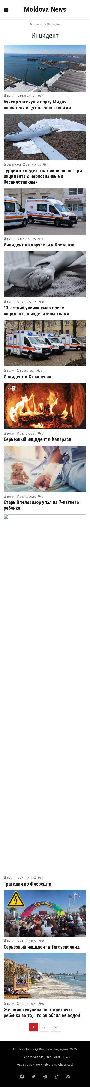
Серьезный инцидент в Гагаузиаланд (42, 947)
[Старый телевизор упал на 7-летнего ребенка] (45, 469)
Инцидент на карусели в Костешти (39, 245)
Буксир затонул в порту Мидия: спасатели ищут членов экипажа (37, 104)
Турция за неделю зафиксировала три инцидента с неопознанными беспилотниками (43, 176)
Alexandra (14, 164)
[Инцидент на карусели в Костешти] (45, 211)
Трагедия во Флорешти (27, 884)
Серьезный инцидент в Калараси (37, 439)
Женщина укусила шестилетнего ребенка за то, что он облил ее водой (42, 1012)
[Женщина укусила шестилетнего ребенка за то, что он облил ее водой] (45, 976)
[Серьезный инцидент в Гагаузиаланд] (45, 913)
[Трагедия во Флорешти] (45, 694)
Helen (11, 96)
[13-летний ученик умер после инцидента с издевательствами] (45, 274)
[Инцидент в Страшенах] (45, 343)
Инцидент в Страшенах (27, 376)
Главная (38, 24)
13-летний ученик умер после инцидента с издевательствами (36, 310)
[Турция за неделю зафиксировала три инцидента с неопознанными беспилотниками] (45, 137)
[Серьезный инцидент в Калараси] (45, 406)
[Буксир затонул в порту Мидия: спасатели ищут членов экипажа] (45, 68)
